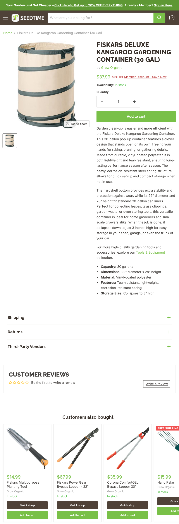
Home (7, 33)
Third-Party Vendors (27, 346)
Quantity (102, 92)
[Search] (159, 18)
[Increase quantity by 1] (134, 101)
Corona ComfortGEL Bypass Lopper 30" (122, 484)
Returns (15, 332)
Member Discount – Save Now (145, 77)
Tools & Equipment (150, 252)
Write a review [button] (157, 384)
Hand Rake (165, 482)
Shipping (16, 317)
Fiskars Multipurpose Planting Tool (23, 484)
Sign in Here (163, 5)
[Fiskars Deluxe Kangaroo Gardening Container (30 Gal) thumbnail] (10, 141)
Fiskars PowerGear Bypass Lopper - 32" (73, 484)
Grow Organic (111, 68)
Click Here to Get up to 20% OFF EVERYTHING (88, 5)
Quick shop (27, 505)
